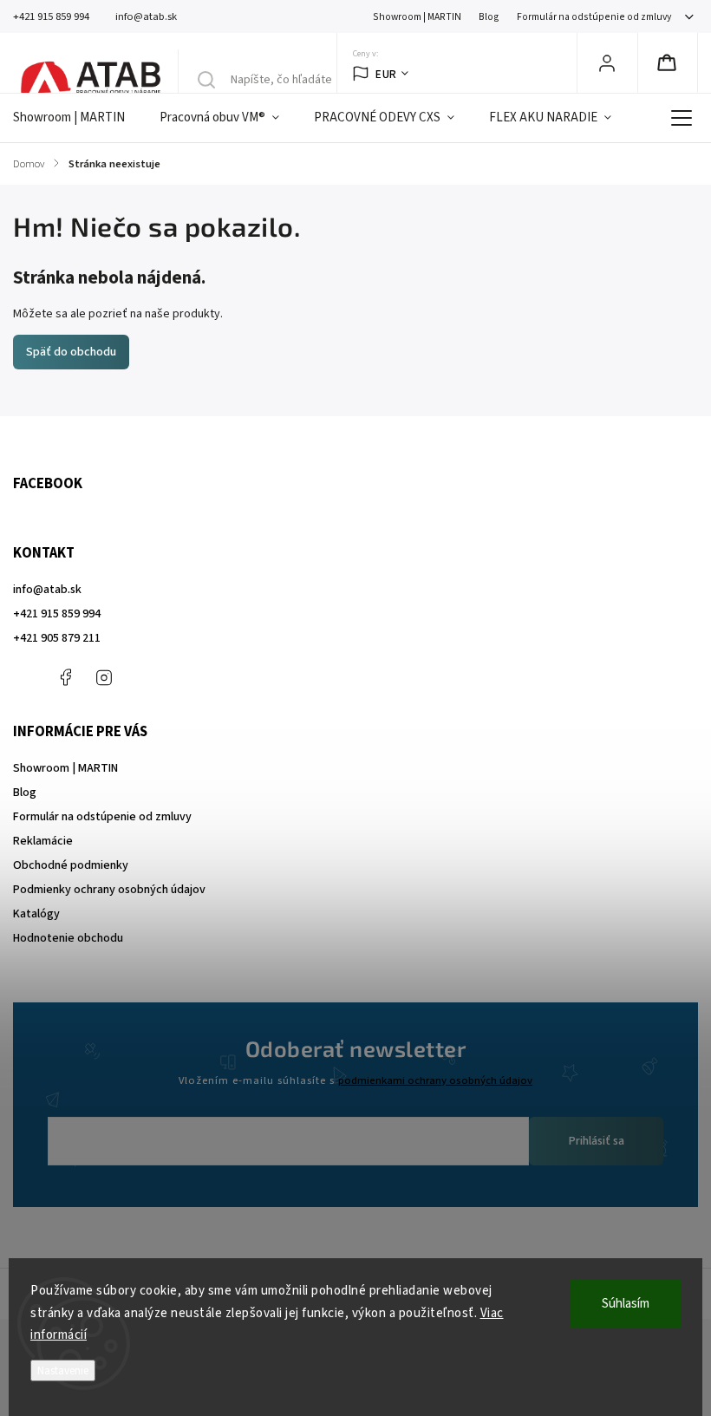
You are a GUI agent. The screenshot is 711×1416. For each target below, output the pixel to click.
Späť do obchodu (71, 352)
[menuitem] (77, 118)
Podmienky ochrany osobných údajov (109, 889)
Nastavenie (62, 1370)
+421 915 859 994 (57, 614)
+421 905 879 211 (57, 638)
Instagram (104, 677)
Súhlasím (625, 1304)
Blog (489, 17)
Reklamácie (43, 841)
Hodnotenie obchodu (68, 938)
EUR (386, 74)
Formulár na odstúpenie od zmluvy (594, 17)
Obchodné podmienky (70, 865)
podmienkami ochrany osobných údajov (435, 1080)
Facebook (65, 677)
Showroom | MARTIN (417, 17)
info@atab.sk (47, 589)
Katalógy (36, 914)
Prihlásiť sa (596, 1141)
